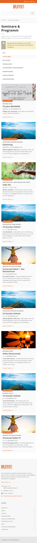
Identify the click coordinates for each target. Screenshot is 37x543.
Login (33, 1)
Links (2, 524)
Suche (27, 1)
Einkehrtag (8, 144)
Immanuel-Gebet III (12, 438)
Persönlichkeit (7, 64)
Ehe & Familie (6, 60)
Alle (4, 53)
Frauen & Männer (8, 75)
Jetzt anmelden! (7, 101)
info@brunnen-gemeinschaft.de (12, 496)
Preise (3, 510)
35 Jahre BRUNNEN (11, 106)
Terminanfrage (5, 516)
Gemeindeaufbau (8, 71)
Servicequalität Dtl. (7, 521)
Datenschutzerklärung (8, 527)
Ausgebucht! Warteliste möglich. (12, 263)
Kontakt (3, 513)
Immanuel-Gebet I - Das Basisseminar (13, 270)
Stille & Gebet (7, 56)
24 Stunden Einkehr (12, 227)
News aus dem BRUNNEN (8, 519)
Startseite (3, 20)
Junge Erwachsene (8, 79)
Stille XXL (7, 184)
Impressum (4, 529)
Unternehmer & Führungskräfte (13, 68)
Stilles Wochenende (12, 353)
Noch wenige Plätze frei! (9, 139)
